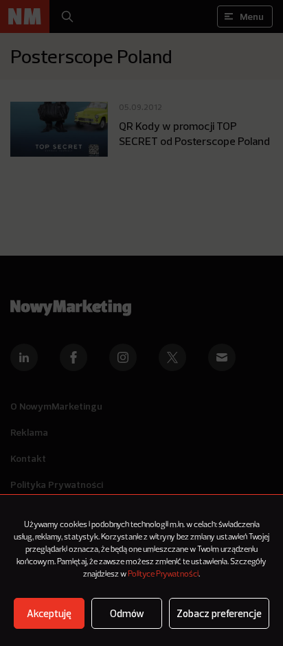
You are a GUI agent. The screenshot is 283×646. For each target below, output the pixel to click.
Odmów (127, 613)
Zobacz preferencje (219, 613)
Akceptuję (49, 613)
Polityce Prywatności (163, 574)
